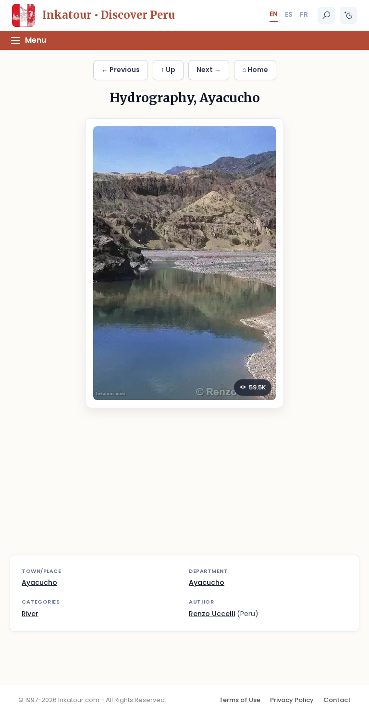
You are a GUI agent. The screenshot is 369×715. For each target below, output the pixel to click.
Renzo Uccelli (212, 613)
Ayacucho (39, 582)
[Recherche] (326, 15)
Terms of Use (239, 699)
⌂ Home (255, 69)
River (30, 613)
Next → (209, 69)
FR (304, 14)
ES (289, 14)
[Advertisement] (184, 487)
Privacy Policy (292, 699)
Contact (337, 699)
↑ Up (168, 69)
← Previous (120, 69)
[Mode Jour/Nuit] (348, 15)
